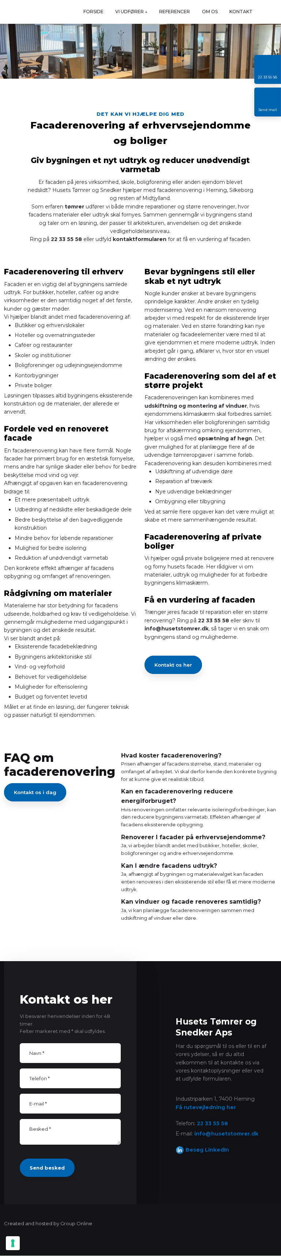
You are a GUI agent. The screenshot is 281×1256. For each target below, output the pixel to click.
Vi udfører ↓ (131, 11)
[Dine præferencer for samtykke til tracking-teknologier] (13, 1243)
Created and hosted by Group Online (48, 1223)
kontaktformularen (139, 239)
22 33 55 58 (66, 239)
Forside (93, 11)
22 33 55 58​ (212, 1123)
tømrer (74, 206)
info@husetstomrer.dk (177, 628)
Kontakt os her (173, 665)
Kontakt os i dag (35, 792)
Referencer (174, 11)
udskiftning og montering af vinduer (196, 406)
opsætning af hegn (225, 438)
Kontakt (240, 11)
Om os (210, 11)
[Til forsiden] (12, 11)
